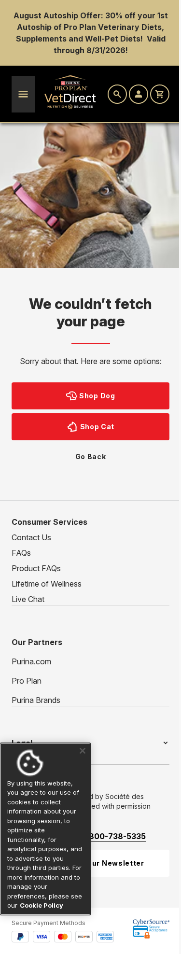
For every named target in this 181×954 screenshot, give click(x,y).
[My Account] (138, 94)
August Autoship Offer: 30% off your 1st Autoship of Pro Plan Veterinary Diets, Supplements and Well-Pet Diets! (91, 27)
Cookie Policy (54, 905)
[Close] (78, 750)
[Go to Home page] (70, 91)
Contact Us (31, 537)
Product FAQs (36, 568)
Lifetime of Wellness (47, 584)
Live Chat (28, 599)
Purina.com (31, 661)
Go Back (90, 456)
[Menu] (23, 94)
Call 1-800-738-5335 (106, 835)
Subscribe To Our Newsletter (89, 862)
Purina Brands (36, 700)
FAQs (21, 553)
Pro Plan (27, 681)
